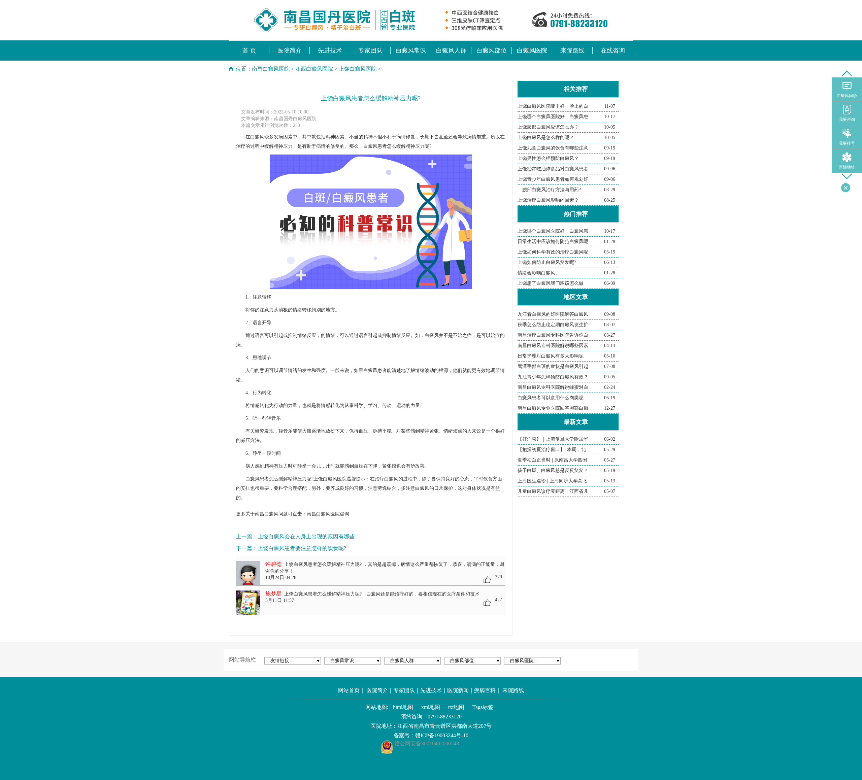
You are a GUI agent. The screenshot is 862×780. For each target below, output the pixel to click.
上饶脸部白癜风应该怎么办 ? (547, 127)
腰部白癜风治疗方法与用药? (549, 189)
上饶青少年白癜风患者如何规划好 (553, 179)
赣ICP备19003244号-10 (441, 735)
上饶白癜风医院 (357, 69)
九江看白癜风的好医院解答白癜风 (553, 314)
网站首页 (349, 690)
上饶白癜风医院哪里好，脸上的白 (553, 106)
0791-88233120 (445, 716)
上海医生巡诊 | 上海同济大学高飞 (552, 480)
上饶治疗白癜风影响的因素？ (548, 200)
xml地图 (430, 707)
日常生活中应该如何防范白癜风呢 (553, 241)
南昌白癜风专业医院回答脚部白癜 (553, 408)
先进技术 (431, 690)
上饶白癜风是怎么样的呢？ (546, 137)
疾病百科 (485, 690)
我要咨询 (847, 119)
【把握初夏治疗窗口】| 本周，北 (552, 449)
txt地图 (456, 707)
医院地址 (847, 167)
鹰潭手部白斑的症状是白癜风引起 (553, 366)
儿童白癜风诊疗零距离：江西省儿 (553, 491)
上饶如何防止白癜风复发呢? (547, 262)
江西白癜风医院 (314, 69)
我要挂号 (847, 143)
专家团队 (404, 690)
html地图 (403, 707)
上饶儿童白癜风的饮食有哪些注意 (553, 147)
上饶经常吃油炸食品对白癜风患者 (553, 168)
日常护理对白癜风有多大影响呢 (551, 356)
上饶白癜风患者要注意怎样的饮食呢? (302, 548)
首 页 (249, 50)
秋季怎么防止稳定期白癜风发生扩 (553, 324)
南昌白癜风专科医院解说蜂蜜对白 (553, 387)
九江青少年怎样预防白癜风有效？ (553, 376)
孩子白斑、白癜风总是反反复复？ (553, 470)
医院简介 (377, 690)
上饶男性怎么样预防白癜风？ (548, 158)
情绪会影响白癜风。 (539, 272)
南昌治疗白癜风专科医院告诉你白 (553, 335)
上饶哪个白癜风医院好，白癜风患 (553, 116)
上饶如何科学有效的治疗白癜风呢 (553, 252)
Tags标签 (482, 707)
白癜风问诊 (847, 95)
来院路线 (513, 690)
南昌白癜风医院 (271, 69)
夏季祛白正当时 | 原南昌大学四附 (552, 460)
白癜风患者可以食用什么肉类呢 (551, 397)
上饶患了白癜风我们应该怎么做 (551, 283)
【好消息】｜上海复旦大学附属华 (553, 439)
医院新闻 (458, 690)
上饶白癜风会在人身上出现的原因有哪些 (306, 536)
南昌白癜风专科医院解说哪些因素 (553, 345)
